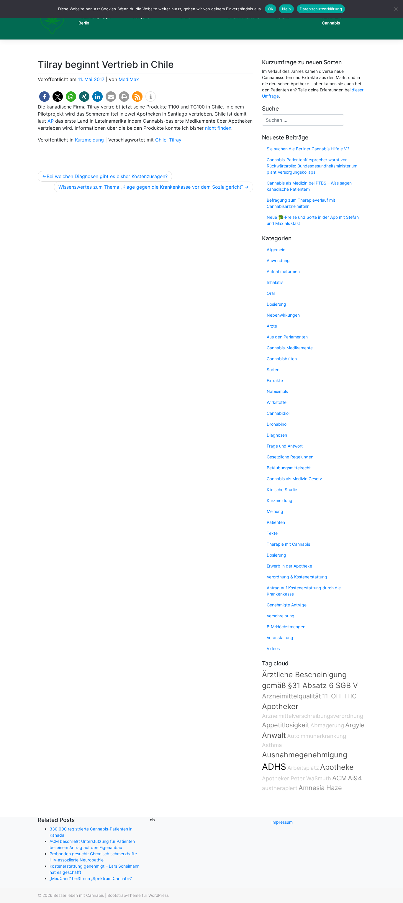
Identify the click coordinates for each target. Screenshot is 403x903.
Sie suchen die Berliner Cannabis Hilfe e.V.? (308, 148)
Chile (160, 140)
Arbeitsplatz (303, 767)
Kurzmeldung (89, 140)
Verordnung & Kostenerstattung (297, 576)
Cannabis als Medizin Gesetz (294, 478)
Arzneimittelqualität (291, 696)
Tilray (175, 140)
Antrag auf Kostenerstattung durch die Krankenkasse (304, 590)
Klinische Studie (282, 489)
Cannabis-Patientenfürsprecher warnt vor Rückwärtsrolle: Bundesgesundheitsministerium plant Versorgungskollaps (312, 166)
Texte (272, 533)
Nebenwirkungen (283, 315)
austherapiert (279, 788)
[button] (44, 96)
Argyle (355, 725)
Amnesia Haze (320, 788)
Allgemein (276, 249)
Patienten (276, 522)
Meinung (275, 511)
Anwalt (274, 735)
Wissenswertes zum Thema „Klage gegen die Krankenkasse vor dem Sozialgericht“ (150, 187)
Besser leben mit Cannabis (78, 895)
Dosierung (276, 304)
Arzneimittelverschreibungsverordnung (312, 716)
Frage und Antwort (285, 445)
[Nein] (396, 9)
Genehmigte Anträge (287, 604)
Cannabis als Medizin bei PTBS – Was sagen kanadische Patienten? (309, 186)
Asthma (272, 745)
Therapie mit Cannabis (288, 544)
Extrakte (275, 380)
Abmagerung (327, 725)
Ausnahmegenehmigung (304, 754)
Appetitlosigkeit (285, 725)
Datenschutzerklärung (321, 8)
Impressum (282, 822)
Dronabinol (277, 424)
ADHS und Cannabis (332, 19)
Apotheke (337, 767)
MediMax (129, 79)
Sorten (273, 369)
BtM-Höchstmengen (286, 626)
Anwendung (278, 260)
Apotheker (280, 706)
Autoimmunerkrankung (316, 736)
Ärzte (272, 325)
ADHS (274, 766)
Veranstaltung (280, 637)
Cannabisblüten (282, 358)
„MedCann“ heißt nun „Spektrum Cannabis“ (91, 878)
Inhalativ (275, 282)
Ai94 (355, 778)
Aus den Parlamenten (287, 336)
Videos (273, 648)
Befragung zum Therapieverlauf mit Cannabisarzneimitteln (301, 203)
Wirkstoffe (276, 402)
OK (270, 8)
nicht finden (218, 128)
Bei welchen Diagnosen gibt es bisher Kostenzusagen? (107, 176)
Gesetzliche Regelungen (290, 456)
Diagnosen (277, 434)
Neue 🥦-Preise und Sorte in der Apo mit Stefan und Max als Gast (313, 220)
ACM (339, 778)
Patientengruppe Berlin (94, 19)
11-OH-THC (339, 696)
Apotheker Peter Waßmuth (296, 778)
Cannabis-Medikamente (290, 347)
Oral (271, 293)
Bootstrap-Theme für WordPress (138, 895)
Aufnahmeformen (283, 271)
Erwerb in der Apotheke (289, 565)
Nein (286, 8)
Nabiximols (277, 391)
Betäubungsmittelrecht (289, 467)
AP (50, 121)
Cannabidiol (278, 413)
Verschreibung (280, 615)
